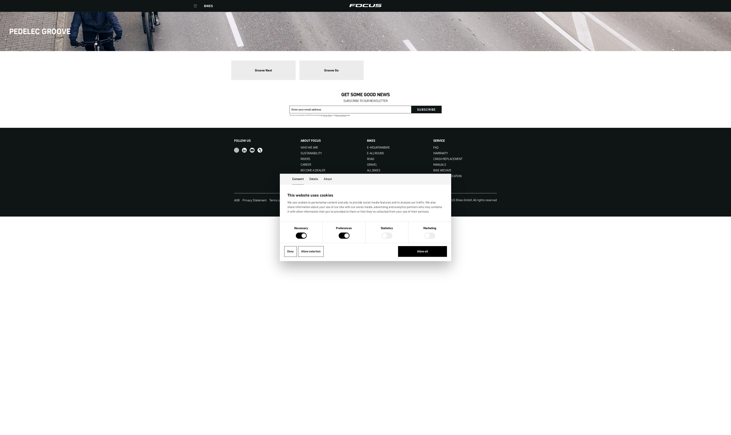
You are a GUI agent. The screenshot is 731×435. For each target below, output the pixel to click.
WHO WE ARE (309, 148)
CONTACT (439, 182)
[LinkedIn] (244, 150)
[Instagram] (236, 150)
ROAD (370, 159)
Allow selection (311, 251)
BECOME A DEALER (313, 170)
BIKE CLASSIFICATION (447, 176)
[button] (195, 6)
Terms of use (277, 200)
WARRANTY (440, 153)
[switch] (344, 236)
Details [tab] (313, 179)
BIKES (208, 6)
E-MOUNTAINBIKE (378, 148)
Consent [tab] (298, 179)
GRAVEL (372, 165)
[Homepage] (365, 6)
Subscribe (426, 109)
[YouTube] (252, 150)
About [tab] (328, 179)
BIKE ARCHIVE (442, 170)
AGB (237, 200)
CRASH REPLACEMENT (447, 159)
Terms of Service (340, 115)
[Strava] (260, 150)
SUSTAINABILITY (311, 153)
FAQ (435, 148)
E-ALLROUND (375, 153)
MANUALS (439, 165)
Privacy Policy (327, 115)
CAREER (306, 165)
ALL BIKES (373, 170)
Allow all (422, 251)
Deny (290, 251)
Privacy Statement (255, 200)
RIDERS (305, 159)
